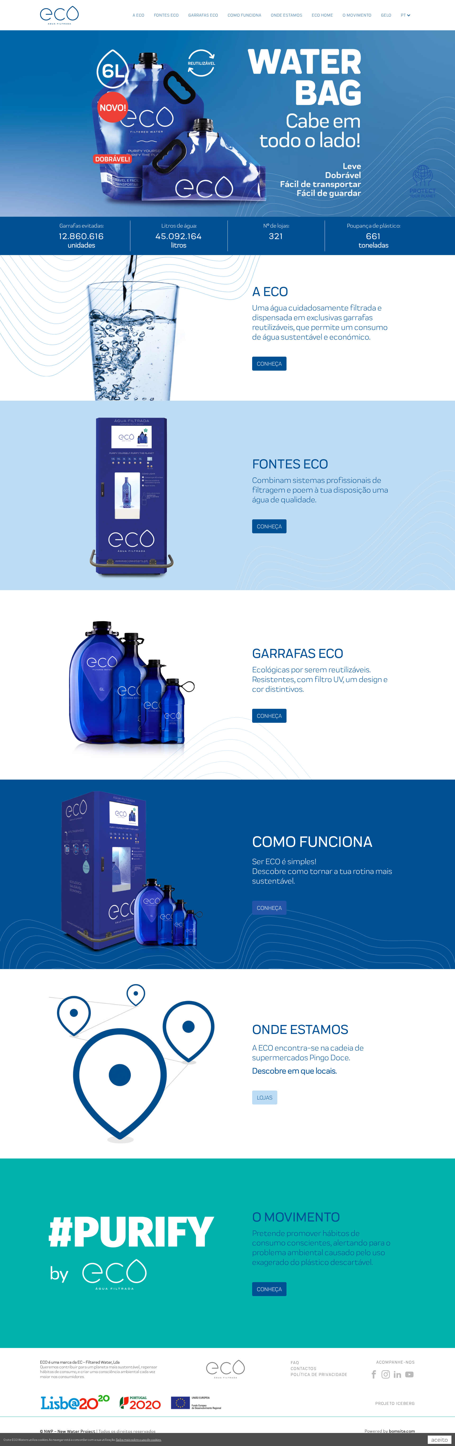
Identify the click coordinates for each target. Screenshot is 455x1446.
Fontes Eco (166, 15)
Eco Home (322, 15)
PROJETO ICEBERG (395, 1403)
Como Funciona (244, 15)
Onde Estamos (286, 15)
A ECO (139, 15)
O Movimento (357, 15)
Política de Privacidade (319, 1374)
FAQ (295, 1362)
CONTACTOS (304, 1368)
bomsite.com (402, 1431)
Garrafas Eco (203, 15)
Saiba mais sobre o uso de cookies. (138, 1440)
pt (403, 15)
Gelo (386, 15)
